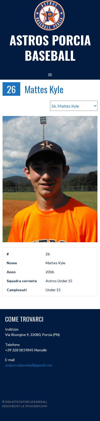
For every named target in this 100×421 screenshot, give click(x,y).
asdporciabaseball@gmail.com (28, 365)
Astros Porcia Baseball (50, 47)
